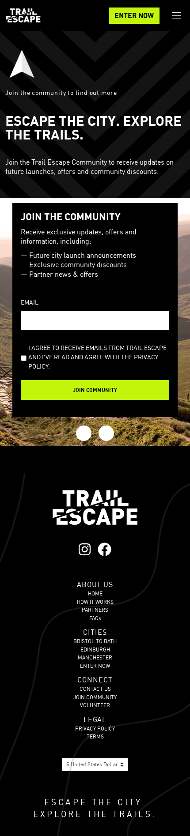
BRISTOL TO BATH (95, 641)
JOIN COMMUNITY (95, 697)
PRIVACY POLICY (95, 728)
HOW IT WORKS (95, 602)
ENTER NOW (134, 15)
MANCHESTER (95, 657)
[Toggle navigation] (176, 16)
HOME (95, 593)
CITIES (95, 632)
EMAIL (29, 302)
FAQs (95, 618)
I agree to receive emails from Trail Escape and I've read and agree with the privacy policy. (97, 357)
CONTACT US (95, 688)
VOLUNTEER (95, 705)
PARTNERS (95, 609)
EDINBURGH (95, 649)
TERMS (95, 736)
